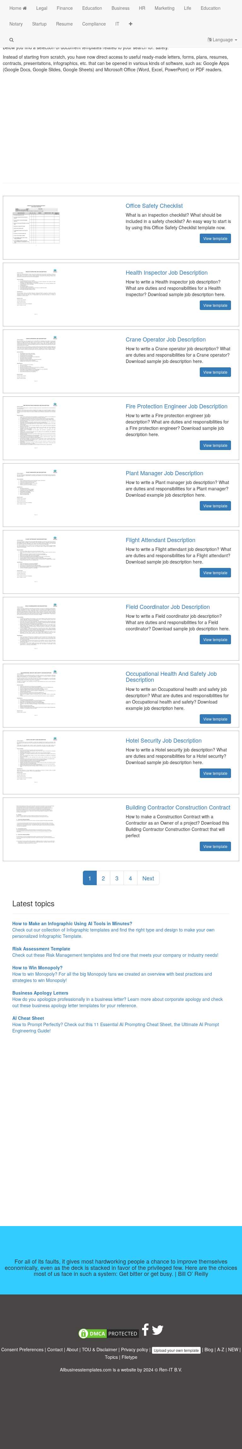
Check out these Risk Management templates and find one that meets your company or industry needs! (115, 951)
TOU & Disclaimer (99, 1349)
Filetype (129, 1357)
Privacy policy (134, 1349)
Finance (65, 8)
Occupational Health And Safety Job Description (171, 676)
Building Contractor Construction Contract (178, 807)
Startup (39, 23)
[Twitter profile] (158, 1333)
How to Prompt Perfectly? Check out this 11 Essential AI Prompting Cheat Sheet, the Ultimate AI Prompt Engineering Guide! (115, 1024)
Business (121, 8)
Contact (55, 1349)
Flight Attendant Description (160, 539)
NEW (233, 1349)
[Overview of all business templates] (130, 24)
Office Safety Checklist (154, 205)
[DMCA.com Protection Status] (108, 1333)
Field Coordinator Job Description (168, 606)
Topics (111, 1357)
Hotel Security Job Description (164, 740)
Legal (41, 8)
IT (117, 23)
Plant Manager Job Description (164, 473)
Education (92, 8)
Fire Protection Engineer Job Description (177, 406)
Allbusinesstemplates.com (86, 1369)
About (72, 1349)
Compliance (94, 23)
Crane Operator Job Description (166, 339)
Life (187, 8)
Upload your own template (176, 1350)
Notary (16, 23)
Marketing (165, 8)
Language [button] (222, 39)
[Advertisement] (121, 132)
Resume (64, 23)
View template (215, 238)
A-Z (220, 1349)
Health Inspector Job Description (167, 272)
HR (142, 8)
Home (16, 8)
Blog (209, 1349)
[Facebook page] (145, 1333)
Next (148, 878)
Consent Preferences (22, 1349)
